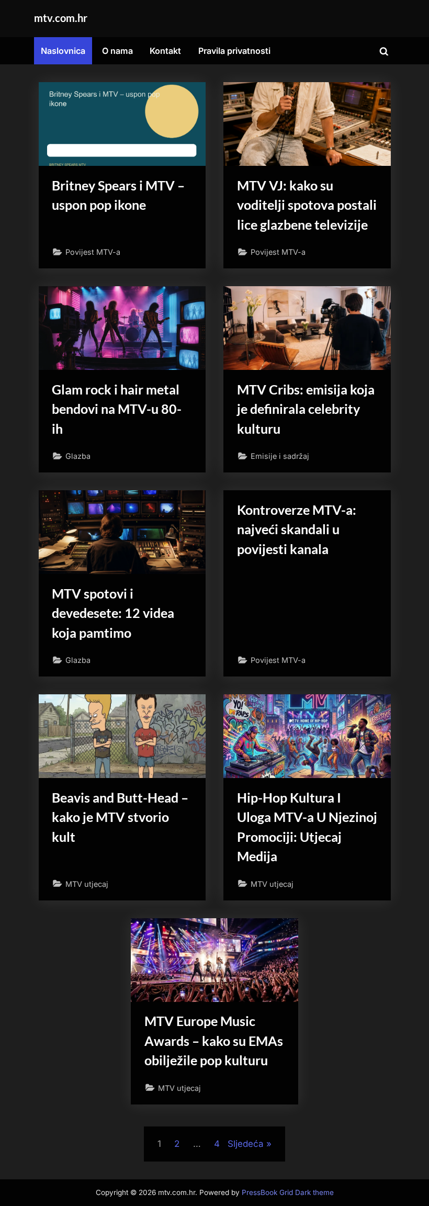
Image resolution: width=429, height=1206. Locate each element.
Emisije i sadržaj (280, 456)
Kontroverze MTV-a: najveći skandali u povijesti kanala (296, 529)
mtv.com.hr (60, 18)
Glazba (78, 456)
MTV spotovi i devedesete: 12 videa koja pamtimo (113, 613)
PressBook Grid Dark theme (288, 1192)
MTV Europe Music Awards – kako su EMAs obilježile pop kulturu (213, 1040)
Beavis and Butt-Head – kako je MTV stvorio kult (120, 817)
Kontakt (165, 51)
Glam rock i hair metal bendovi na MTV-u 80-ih (117, 409)
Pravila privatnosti (234, 51)
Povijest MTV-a (92, 251)
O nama (117, 51)
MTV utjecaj (86, 884)
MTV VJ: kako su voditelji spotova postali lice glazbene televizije (307, 205)
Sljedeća (246, 1144)
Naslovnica (63, 51)
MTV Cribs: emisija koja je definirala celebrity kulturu (306, 409)
